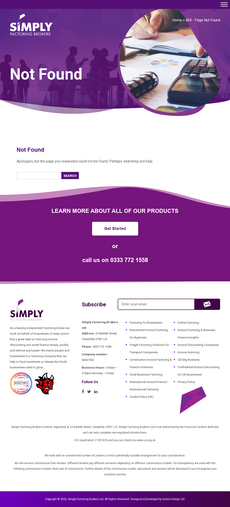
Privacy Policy (186, 382)
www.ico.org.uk (146, 440)
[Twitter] (90, 391)
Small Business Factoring (146, 374)
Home (177, 20)
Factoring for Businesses (146, 322)
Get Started (115, 228)
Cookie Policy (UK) (142, 396)
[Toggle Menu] (224, 4)
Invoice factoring (188, 352)
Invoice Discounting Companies (198, 345)
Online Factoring (188, 322)
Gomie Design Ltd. (173, 499)
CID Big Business (189, 359)
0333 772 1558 (129, 260)
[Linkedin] (97, 391)
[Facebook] (84, 391)
